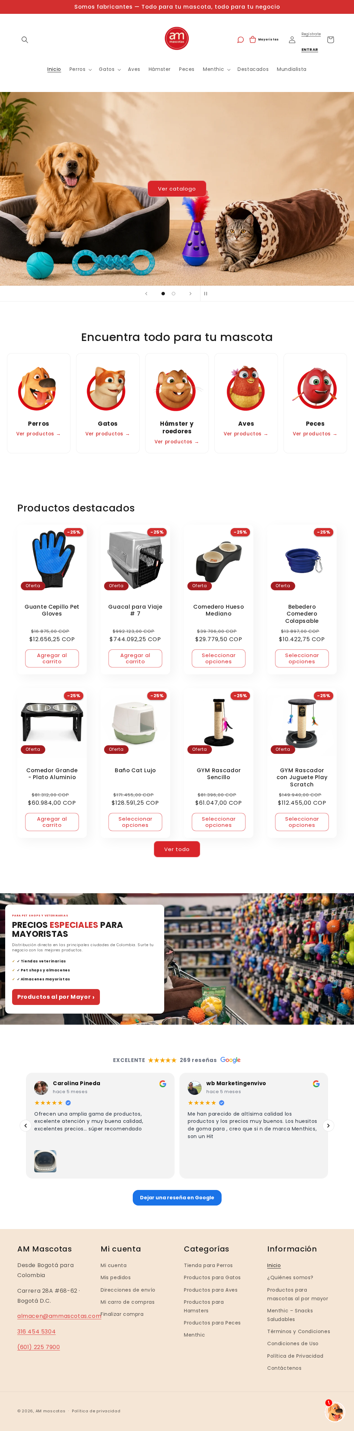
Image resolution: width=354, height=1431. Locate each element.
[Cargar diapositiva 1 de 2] (163, 293)
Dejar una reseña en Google (177, 1197)
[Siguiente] (328, 1126)
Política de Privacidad (295, 1355)
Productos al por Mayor (56, 997)
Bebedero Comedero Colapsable (302, 614)
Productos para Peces (212, 1322)
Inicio (274, 1265)
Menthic (194, 1334)
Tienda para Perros (208, 1265)
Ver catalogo (177, 188)
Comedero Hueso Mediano (218, 610)
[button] (24, 39)
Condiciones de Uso (293, 1343)
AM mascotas (51, 1411)
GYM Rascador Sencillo (219, 774)
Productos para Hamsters (204, 1306)
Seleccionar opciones (219, 658)
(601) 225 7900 (38, 1347)
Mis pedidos (116, 1277)
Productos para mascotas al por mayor (297, 1294)
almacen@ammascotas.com (59, 1316)
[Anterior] (25, 1126)
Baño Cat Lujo (135, 770)
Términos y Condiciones (298, 1331)
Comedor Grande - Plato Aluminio (51, 774)
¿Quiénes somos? (290, 1277)
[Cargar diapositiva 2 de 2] (173, 293)
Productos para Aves (210, 1289)
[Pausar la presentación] (207, 293)
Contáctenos (284, 1368)
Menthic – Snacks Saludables (290, 1315)
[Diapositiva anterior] (146, 293)
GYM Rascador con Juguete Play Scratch (302, 777)
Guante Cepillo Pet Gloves (52, 610)
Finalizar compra (122, 1314)
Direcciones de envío (128, 1289)
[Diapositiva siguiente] (190, 293)
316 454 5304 (36, 1332)
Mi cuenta (114, 1265)
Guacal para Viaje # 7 (135, 610)
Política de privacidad (96, 1411)
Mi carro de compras (128, 1302)
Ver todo (177, 849)
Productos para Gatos (212, 1277)
